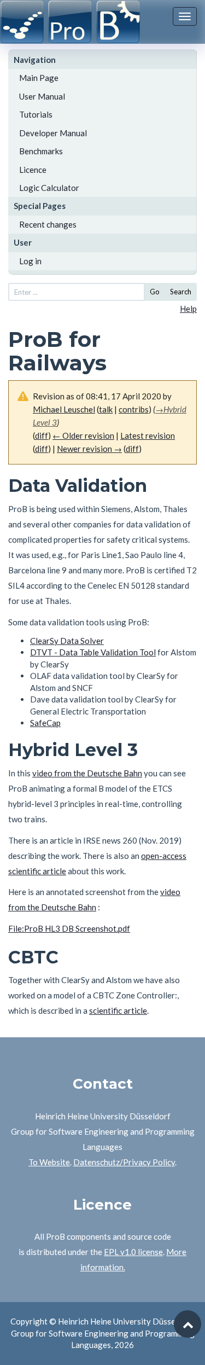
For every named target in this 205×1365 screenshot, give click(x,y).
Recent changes (48, 224)
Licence (32, 170)
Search (180, 291)
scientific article (118, 1010)
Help (188, 308)
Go (155, 291)
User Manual (42, 96)
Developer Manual (53, 133)
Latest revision (147, 435)
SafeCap (45, 723)
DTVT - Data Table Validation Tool (93, 652)
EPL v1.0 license (133, 1252)
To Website (49, 1162)
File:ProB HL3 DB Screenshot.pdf (69, 928)
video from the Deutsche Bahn (87, 773)
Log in (30, 261)
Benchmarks (41, 151)
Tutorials (35, 114)
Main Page (38, 78)
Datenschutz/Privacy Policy (124, 1162)
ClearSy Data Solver (67, 641)
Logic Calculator (49, 188)
